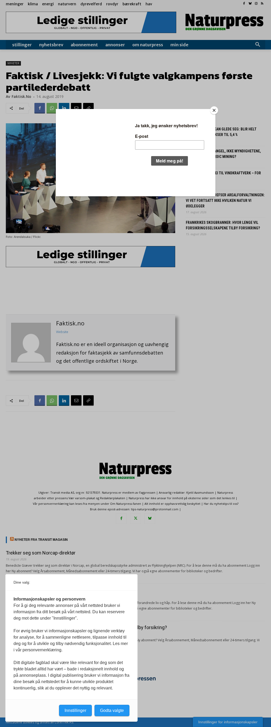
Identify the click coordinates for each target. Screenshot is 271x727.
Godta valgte (112, 710)
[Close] (214, 110)
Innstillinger (75, 710)
